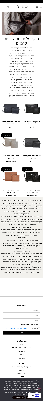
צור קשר (21, 355)
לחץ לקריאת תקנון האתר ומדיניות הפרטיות (18, 328)
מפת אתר (22, 358)
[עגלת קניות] (37, 7)
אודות (21, 344)
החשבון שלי (21, 351)
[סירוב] (39, 389)
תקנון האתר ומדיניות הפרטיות (21, 347)
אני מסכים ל (22, 328)
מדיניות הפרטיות (18, 398)
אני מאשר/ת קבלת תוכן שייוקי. (29, 325)
